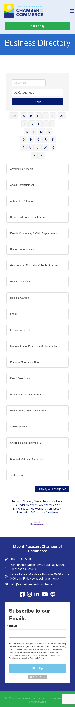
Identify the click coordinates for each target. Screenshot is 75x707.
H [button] (39, 124)
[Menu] (71, 10)
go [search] (39, 101)
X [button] (53, 147)
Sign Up (37, 668)
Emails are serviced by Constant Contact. (27, 658)
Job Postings (38, 508)
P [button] (31, 139)
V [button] (37, 147)
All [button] (62, 116)
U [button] (30, 147)
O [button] (24, 139)
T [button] (23, 147)
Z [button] (41, 155)
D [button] (45, 116)
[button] (52, 489)
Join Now (53, 512)
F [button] (24, 124)
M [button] (41, 132)
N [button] (49, 132)
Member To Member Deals (42, 504)
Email (13, 625)
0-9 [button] (13, 116)
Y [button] (34, 155)
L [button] (34, 132)
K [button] (27, 132)
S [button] (53, 139)
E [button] (53, 116)
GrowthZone (39, 701)
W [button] (45, 147)
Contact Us (53, 508)
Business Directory (22, 501)
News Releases (44, 501)
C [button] (38, 116)
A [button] (24, 116)
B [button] (31, 116)
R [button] (46, 139)
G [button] (32, 124)
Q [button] (38, 139)
